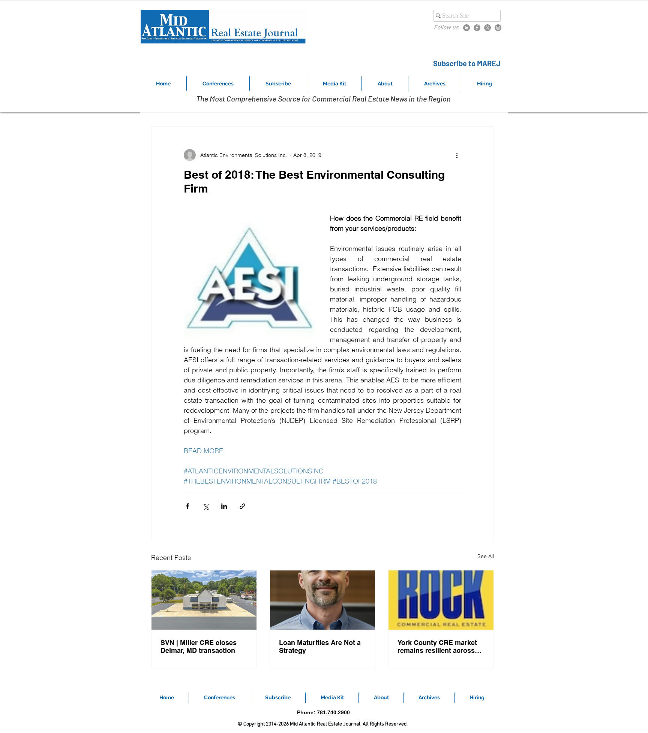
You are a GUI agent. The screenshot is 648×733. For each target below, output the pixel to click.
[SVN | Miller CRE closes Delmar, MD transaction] (204, 600)
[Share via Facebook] (187, 506)
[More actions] (456, 155)
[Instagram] (498, 27)
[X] (487, 27)
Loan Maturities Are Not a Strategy (320, 646)
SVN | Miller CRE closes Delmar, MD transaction (198, 646)
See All (485, 556)
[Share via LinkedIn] (224, 506)
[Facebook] (477, 27)
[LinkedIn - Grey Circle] (466, 27)
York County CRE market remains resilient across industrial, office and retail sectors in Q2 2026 (440, 646)
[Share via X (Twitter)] (205, 506)
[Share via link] (242, 506)
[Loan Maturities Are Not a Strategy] (322, 600)
